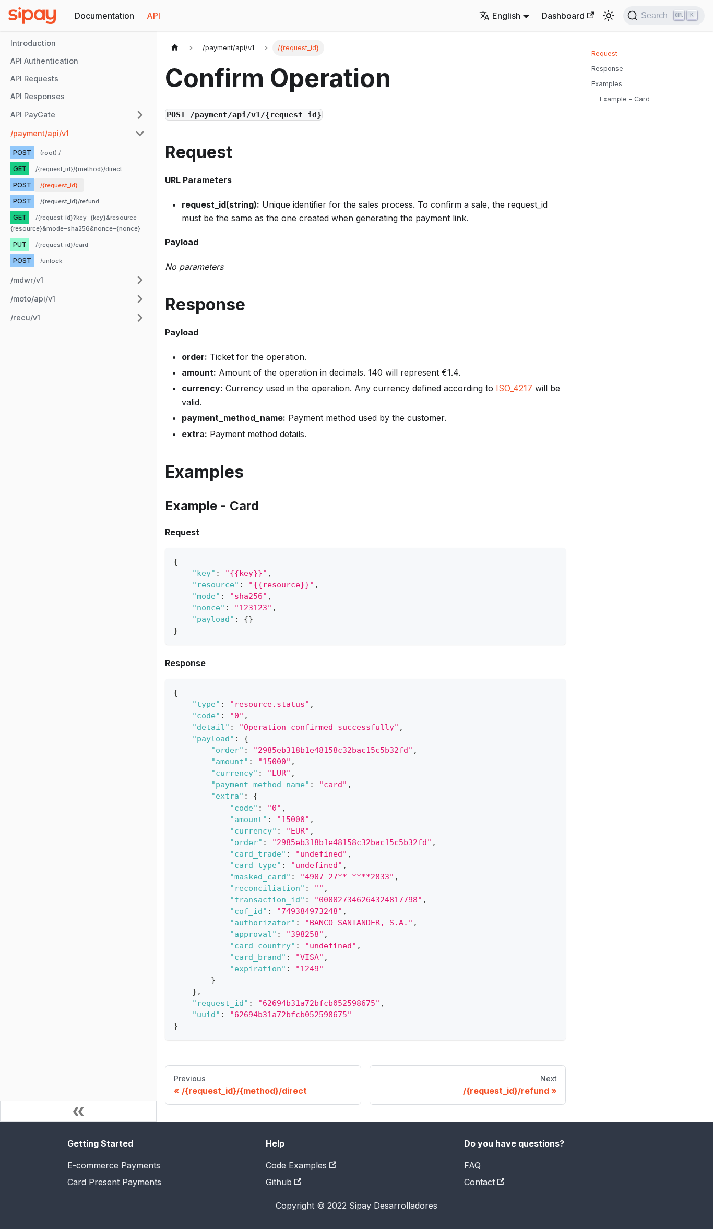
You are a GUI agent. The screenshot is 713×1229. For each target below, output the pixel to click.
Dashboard (563, 15)
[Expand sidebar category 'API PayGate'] (139, 114)
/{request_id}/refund (69, 201)
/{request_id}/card (61, 245)
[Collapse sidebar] (78, 1111)
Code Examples (296, 1165)
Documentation (104, 15)
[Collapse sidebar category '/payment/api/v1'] (139, 133)
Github (279, 1182)
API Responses (37, 96)
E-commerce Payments (113, 1165)
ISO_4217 (514, 388)
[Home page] (175, 48)
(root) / (50, 152)
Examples (606, 84)
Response (607, 69)
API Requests (34, 78)
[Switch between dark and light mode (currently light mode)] (608, 15)
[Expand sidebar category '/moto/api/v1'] (139, 299)
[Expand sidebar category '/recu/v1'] (139, 317)
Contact (479, 1182)
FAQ (472, 1165)
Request (604, 53)
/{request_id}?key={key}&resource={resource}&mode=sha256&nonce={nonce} (75, 223)
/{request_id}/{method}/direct (78, 169)
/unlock (51, 261)
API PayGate (32, 114)
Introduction (33, 43)
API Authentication (44, 60)
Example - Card (625, 99)
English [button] (506, 15)
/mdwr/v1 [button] (26, 279)
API (153, 15)
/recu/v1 (25, 317)
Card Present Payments (114, 1182)
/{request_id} (59, 185)
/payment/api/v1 (39, 133)
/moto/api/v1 (32, 298)
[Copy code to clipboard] (553, 560)
